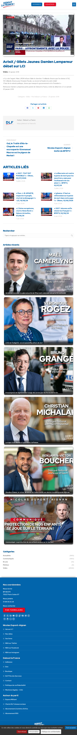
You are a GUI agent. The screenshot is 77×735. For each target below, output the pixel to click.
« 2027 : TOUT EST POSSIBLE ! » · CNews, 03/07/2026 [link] (24, 175)
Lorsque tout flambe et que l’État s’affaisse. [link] (22, 442)
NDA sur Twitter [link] (11, 643)
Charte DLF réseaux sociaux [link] (15, 704)
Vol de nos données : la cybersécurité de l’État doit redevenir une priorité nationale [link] (36, 293)
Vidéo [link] (5, 72)
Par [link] (39, 97)
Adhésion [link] (8, 662)
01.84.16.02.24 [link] (8, 602)
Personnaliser (34, 732)
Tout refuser (22, 732)
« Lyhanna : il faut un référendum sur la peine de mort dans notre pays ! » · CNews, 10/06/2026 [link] (63, 197)
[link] (74, 4)
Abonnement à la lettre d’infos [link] (16, 709)
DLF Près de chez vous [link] (13, 676)
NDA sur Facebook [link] (12, 648)
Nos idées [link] (9, 634)
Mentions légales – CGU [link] (14, 690)
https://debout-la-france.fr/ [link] (26, 123)
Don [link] (6, 667)
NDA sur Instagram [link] (12, 652)
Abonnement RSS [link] (11, 713)
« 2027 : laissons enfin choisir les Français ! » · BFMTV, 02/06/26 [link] (63, 210)
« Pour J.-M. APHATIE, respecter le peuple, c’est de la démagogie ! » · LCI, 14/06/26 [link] (26, 197)
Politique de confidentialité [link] (15, 685)
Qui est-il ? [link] (9, 629)
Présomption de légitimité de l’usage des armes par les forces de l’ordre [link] (32, 393)
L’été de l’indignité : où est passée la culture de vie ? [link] (24, 343)
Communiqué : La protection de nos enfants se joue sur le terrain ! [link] (30, 542)
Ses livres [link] (8, 639)
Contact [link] (8, 681)
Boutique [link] (8, 671)
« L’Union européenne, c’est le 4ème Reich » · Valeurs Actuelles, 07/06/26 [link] (25, 212)
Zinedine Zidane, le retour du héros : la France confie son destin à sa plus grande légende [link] (38, 492)
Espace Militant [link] (11, 699)
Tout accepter (71, 728)
